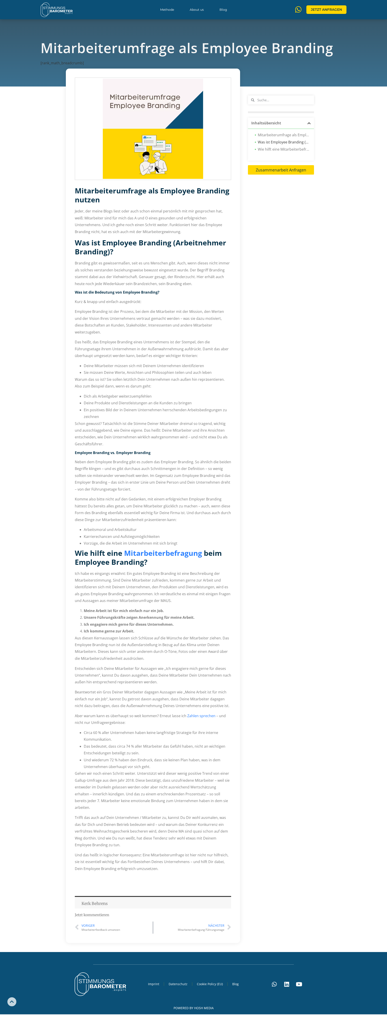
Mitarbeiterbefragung (163, 553)
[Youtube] (299, 984)
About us (197, 10)
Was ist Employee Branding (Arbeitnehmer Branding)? (284, 142)
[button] (309, 123)
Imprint (153, 984)
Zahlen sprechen (201, 715)
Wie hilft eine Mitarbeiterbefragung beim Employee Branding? (284, 149)
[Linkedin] (286, 984)
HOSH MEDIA (204, 1008)
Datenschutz (178, 984)
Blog (223, 10)
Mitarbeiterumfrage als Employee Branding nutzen (284, 134)
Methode (167, 10)
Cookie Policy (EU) (210, 984)
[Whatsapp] (274, 984)
